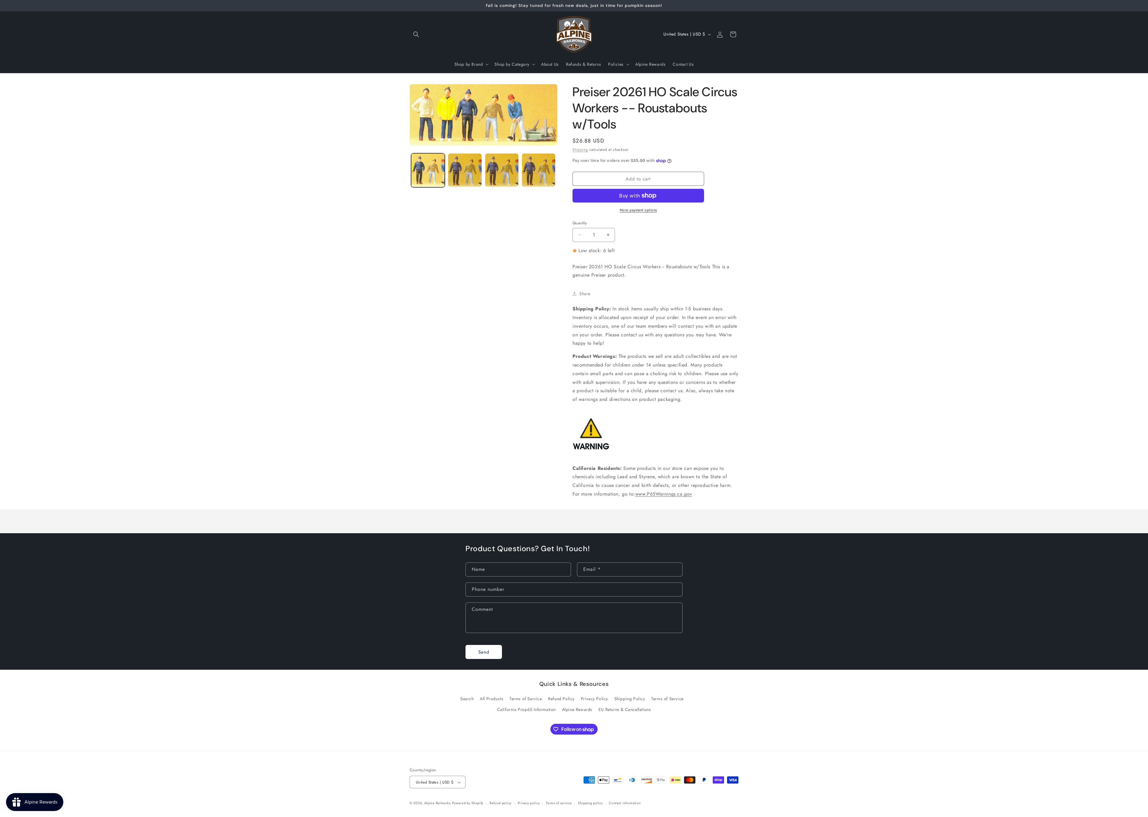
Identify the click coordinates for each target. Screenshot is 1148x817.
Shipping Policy (629, 699)
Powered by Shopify (468, 803)
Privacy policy (529, 803)
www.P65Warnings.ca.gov (663, 493)
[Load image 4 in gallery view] (538, 170)
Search (467, 699)
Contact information (625, 803)
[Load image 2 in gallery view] (465, 170)
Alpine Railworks (437, 803)
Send (483, 652)
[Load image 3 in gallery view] (502, 170)
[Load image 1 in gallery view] (428, 170)
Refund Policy (561, 699)
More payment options (638, 210)
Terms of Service (525, 699)
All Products (491, 699)
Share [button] (584, 294)
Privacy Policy (594, 699)
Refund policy (501, 803)
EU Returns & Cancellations (625, 709)
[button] (416, 34)
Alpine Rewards (577, 709)
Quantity (580, 223)
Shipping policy (590, 803)
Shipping (580, 149)
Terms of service (559, 803)
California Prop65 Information (526, 709)
